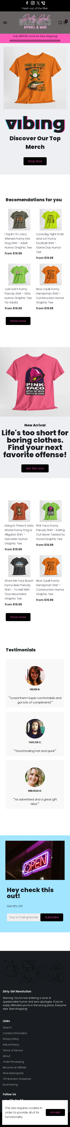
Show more (18, 321)
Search (7, 1027)
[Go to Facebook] (27, 3)
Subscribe (52, 917)
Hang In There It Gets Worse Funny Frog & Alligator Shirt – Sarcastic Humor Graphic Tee (19, 534)
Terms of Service (13, 1050)
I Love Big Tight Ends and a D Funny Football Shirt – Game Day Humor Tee (50, 243)
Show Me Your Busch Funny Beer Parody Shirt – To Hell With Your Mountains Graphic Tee (19, 590)
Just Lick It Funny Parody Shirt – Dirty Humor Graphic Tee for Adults (18, 295)
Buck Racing (10, 1084)
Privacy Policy (11, 1039)
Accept (55, 1112)
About (6, 1056)
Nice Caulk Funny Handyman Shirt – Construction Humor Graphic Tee (50, 295)
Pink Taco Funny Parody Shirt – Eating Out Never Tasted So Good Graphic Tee (50, 532)
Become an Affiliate (14, 1067)
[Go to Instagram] (33, 3)
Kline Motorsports (13, 1073)
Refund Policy (11, 1044)
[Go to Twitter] (38, 3)
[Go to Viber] (43, 3)
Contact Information (15, 1033)
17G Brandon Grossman (17, 1079)
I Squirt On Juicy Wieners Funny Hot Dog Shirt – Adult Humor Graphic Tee (18, 241)
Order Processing (13, 1062)
